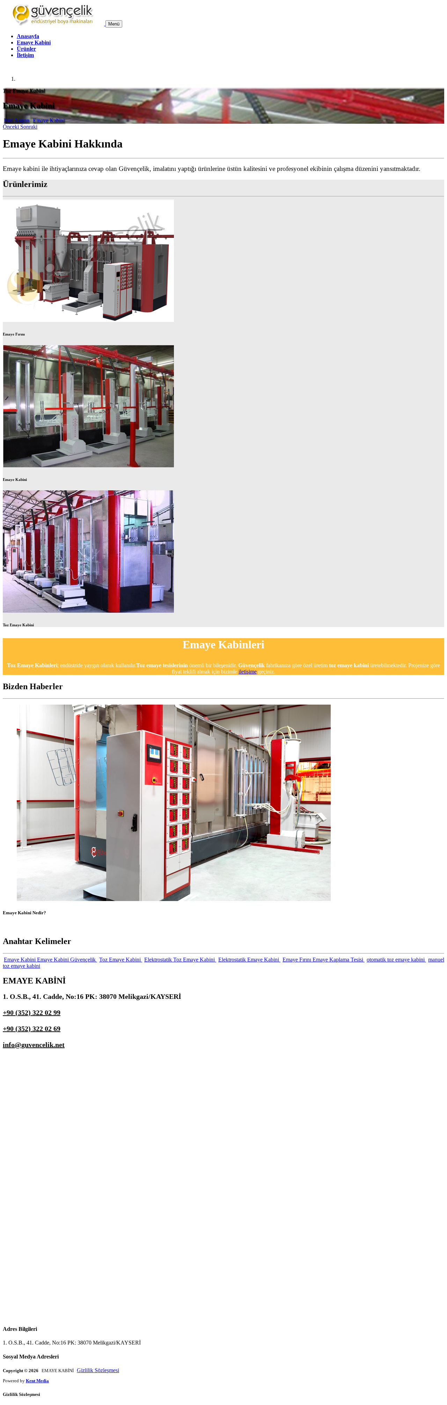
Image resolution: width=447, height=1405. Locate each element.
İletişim (25, 55)
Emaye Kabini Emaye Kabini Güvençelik (50, 960)
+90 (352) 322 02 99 (31, 1012)
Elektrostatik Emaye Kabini (249, 960)
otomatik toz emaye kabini (396, 960)
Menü (113, 24)
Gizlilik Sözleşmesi (98, 1370)
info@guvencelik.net (34, 1045)
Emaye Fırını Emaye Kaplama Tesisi (324, 960)
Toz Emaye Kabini (120, 960)
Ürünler (26, 49)
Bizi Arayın (16, 120)
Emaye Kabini (34, 42)
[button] (11, 127)
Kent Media (37, 1380)
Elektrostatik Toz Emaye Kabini (180, 960)
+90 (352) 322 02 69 (31, 1028)
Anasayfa (28, 36)
